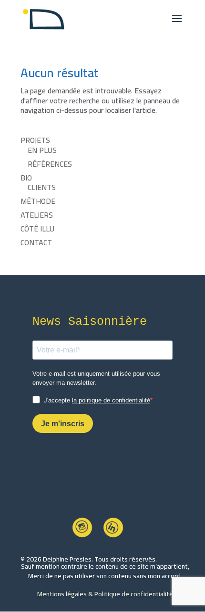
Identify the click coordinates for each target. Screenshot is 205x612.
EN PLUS (42, 150)
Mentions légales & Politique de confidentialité (105, 594)
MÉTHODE (37, 201)
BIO (26, 178)
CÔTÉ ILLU (37, 228)
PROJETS (35, 140)
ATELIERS (36, 215)
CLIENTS (42, 187)
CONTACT (36, 242)
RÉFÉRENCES (50, 164)
